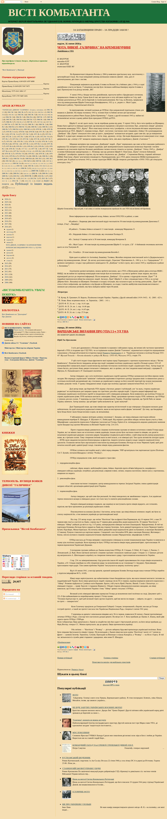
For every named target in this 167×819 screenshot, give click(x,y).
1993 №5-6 (43, 166)
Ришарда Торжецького (112, 353)
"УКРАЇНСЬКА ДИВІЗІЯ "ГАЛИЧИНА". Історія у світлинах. (23, 110)
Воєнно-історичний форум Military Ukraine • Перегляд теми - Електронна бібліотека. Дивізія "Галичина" (26, 359)
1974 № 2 (20, 141)
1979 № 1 (31, 153)
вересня (9, 237)
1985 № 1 (39, 161)
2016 (7, 227)
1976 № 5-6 (13, 148)
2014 (7, 266)
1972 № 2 (9, 136)
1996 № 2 (24, 168)
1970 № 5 (22, 131)
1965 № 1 (40, 117)
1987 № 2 (49, 161)
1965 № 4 (19, 119)
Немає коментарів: (85, 320)
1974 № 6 (5, 144)
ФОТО (75, 694)
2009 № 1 (35, 173)
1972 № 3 (20, 136)
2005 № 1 (26, 171)
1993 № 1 (20, 166)
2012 (7, 271)
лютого (9, 258)
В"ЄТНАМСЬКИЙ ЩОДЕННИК (76, 757)
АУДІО (38, 181)
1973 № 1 (5, 139)
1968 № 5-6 (22, 127)
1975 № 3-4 (38, 144)
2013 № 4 (5, 181)
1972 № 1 (48, 134)
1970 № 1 (39, 129)
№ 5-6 (11, 188)
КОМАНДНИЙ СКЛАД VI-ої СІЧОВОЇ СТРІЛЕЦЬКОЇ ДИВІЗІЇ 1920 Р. (102, 745)
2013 (7, 269)
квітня (8, 253)
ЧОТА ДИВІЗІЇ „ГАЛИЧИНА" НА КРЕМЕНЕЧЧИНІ (93, 47)
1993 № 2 (31, 166)
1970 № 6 (32, 131)
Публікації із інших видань (33, 184)
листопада (10, 232)
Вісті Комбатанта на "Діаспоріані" (14, 314)
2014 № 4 (29, 181)
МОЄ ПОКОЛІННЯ (80, 732)
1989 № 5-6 (16, 163)
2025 (7, 202)
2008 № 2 (16, 173)
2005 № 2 (65, 322)
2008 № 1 (5, 173)
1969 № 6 (15, 129)
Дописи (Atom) (77, 669)
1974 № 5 (45, 141)
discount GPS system (111, 684)
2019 (7, 218)
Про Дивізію (6, 316)
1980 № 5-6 (17, 158)
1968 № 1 (31, 124)
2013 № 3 (45, 178)
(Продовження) (63, 642)
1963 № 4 (41, 115)
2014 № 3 (16, 181)
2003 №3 (17, 171)
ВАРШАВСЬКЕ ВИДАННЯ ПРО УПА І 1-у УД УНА (92, 331)
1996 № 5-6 (35, 168)
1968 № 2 (42, 124)
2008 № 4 (26, 173)
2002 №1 (9, 171)
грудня (8, 229)
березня (9, 255)
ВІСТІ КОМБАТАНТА (59, 12)
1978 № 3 (49, 151)
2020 (7, 216)
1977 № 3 (46, 148)
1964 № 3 (19, 117)
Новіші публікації (64, 657)
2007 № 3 (47, 171)
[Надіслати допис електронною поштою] (93, 320)
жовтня (9, 234)
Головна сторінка (111, 657)
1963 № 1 (11, 115)
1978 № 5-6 (19, 153)
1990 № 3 (35, 163)
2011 (7, 274)
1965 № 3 (9, 119)
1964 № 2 (9, 117)
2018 (7, 221)
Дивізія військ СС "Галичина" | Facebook (21, 343)
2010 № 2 (28, 175)
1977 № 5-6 (17, 151)
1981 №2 (49, 158)
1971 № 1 (42, 131)
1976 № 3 (41, 146)
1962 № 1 (40, 112)
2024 (7, 204)
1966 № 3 (9, 122)
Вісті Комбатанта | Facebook (15, 353)
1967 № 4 (8, 124)
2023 (7, 207)
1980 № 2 (45, 156)
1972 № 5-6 (44, 136)
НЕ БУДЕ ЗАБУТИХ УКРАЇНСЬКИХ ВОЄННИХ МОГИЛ (97, 707)
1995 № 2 (15, 168)
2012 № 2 (34, 178)
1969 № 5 (5, 129)
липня (8, 242)
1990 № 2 (27, 163)
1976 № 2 (30, 146)
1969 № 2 (45, 127)
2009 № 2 (45, 173)
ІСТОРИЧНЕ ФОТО (81, 791)
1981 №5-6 (27, 161)
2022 (7, 210)
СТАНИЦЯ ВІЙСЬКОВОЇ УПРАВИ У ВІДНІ (81, 768)
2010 (7, 277)
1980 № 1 (35, 156)
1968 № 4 (11, 127)
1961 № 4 (21, 112)
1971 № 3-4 (13, 134)
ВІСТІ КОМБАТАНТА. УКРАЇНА (17, 328)
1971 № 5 (26, 134)
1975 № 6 (9, 146)
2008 (7, 282)
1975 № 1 (16, 144)
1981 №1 (38, 158)
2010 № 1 (16, 176)
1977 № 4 (5, 151)
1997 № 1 (44, 168)
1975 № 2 (65, 652)
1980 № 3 (5, 158)
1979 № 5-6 (23, 156)
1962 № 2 (31, 112)
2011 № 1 (13, 178)
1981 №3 (8, 161)
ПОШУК (5, 184)
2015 (7, 263)
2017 (7, 224)
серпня (9, 240)
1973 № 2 (15, 139)
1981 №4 (18, 161)
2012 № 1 (24, 178)
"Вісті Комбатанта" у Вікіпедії (13, 70)
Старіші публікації (157, 657)
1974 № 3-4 (32, 141)
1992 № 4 (11, 166)
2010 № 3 (41, 176)
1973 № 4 (37, 139)
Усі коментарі (10, 598)
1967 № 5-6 (19, 124)
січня (8, 260)
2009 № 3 (5, 176)
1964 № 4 (29, 117)
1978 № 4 (8, 153)
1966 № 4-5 (20, 122)
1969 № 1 (34, 127)
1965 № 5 (29, 119)
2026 (7, 199)
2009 (7, 280)
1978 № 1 (29, 151)
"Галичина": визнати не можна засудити (89, 720)
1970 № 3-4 (10, 131)
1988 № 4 (7, 163)
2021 (7, 213)
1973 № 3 (26, 139)
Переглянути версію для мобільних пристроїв (111, 662)
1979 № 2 (42, 153)
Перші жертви (19, 330)
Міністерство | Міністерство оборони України (22, 348)
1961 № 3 (11, 112)
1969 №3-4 (27, 129)
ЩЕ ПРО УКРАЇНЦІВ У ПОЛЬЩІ (76, 804)
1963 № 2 (21, 114)
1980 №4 (28, 158)
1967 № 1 (30, 122)
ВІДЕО (47, 181)
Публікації (9, 594)
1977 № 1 (24, 149)
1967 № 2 (40, 122)
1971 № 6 (37, 134)
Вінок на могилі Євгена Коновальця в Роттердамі (93, 779)
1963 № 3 (31, 114)
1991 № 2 (44, 163)
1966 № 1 (40, 119)
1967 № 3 (49, 122)
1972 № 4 (32, 136)
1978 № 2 (38, 151)
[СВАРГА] (14, 303)
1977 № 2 (35, 148)
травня (8, 250)
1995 (8, 168)
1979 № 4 (12, 156)
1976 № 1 (19, 146)
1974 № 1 (10, 141)
